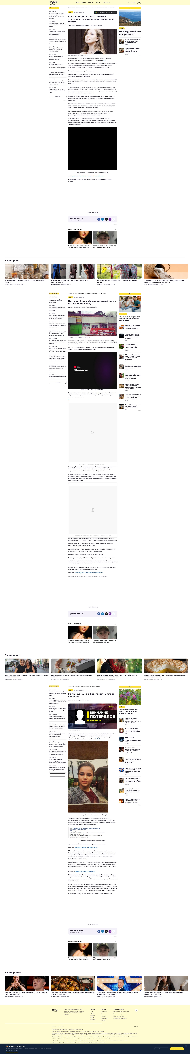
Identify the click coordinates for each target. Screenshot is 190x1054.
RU (134, 2)
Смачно (98, 2)
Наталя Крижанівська (55, 284)
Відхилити (161, 1048)
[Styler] (53, 3)
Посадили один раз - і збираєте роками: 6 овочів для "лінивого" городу (57, 90)
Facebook (97, 739)
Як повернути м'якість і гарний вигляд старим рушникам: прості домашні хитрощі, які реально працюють (57, 16)
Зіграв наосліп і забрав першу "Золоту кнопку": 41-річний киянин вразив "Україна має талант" (57, 744)
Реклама (103, 1020)
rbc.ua (139, 2)
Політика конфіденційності (120, 1018)
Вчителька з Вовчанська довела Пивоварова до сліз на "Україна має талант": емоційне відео (57, 726)
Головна (70, 7)
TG (102, 219)
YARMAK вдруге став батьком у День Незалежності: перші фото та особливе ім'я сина (57, 701)
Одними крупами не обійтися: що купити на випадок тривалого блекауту (57, 74)
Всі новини (57, 96)
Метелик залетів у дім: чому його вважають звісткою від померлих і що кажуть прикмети (57, 41)
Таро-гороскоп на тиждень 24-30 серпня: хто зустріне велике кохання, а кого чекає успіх (57, 753)
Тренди (83, 2)
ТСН (104, 60)
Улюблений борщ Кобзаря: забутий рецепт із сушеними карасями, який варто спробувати (57, 66)
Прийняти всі (177, 1048)
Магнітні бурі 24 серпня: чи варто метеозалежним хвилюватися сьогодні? (57, 769)
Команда (103, 1016)
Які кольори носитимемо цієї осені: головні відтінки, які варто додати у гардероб (57, 82)
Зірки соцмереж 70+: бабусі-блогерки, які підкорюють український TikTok (56, 49)
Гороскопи (106, 2)
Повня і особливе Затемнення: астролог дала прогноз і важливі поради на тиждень (57, 718)
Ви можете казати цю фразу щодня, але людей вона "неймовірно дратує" (56, 58)
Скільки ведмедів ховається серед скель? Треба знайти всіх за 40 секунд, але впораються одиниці (57, 367)
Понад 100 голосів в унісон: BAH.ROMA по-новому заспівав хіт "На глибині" (57, 376)
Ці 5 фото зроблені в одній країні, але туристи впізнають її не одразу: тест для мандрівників (57, 333)
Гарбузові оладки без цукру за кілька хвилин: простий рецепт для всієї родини (57, 309)
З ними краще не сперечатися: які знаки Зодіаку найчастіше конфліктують (57, 300)
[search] (129, 2)
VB (110, 219)
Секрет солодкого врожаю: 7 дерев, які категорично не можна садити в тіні (57, 693)
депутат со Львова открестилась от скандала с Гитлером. (88, 176)
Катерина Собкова (9, 284)
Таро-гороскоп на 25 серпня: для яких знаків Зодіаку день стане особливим (57, 342)
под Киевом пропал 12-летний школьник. (86, 847)
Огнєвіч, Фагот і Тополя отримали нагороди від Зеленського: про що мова (57, 710)
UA (132, 2)
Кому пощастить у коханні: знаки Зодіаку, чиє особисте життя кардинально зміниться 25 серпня (57, 350)
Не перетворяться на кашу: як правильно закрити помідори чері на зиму (57, 25)
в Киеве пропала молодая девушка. (85, 871)
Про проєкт (104, 1011)
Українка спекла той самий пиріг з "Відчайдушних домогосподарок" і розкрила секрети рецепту (57, 358)
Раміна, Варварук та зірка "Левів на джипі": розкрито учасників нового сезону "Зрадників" (57, 317)
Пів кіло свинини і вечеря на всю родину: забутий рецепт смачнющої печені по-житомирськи (57, 735)
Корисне (90, 2)
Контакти (103, 1014)
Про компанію (104, 1018)
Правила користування (119, 1014)
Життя (74, 7)
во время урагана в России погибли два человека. (89, 572)
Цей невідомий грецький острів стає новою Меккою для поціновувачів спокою (57, 33)
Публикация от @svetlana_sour (86, 464)
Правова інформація (118, 1016)
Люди (77, 2)
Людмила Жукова (101, 284)
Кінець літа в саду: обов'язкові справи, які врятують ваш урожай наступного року (57, 325)
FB (98, 219)
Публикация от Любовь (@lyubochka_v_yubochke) (87, 535)
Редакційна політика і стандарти (121, 1011)
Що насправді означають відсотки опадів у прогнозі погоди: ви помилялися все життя (57, 761)
